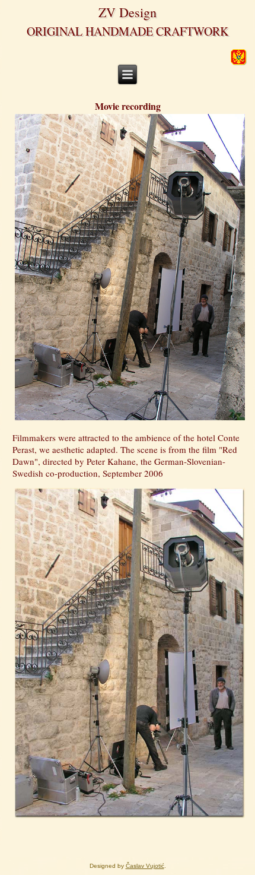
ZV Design (127, 12)
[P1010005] (129, 817)
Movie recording (128, 106)
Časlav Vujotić (145, 866)
